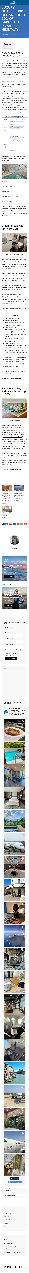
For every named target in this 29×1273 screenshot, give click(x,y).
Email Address (10, 645)
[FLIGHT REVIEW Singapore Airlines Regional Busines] (14, 936)
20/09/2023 (7, 572)
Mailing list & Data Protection (12, 1252)
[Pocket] (25, 524)
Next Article (6, 584)
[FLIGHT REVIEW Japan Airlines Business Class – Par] (14, 1027)
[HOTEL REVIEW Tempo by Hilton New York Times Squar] (14, 775)
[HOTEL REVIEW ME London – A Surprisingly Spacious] (14, 890)
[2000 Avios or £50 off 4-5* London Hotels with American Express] (7, 509)
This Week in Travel (10, 590)
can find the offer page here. (13, 469)
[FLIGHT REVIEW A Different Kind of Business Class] (14, 1142)
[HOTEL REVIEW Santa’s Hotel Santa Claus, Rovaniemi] (14, 1119)
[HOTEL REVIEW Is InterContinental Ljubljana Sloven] (14, 798)
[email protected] (9, 1213)
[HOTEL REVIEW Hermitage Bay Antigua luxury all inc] (14, 821)
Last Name (9, 639)
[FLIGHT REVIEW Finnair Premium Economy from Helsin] (14, 1050)
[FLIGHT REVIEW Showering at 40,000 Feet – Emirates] (14, 1165)
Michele (12, 34)
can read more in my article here (14, 448)
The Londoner (6, 191)
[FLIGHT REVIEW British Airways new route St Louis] (14, 730)
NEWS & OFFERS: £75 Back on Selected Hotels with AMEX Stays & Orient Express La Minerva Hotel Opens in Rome (7, 496)
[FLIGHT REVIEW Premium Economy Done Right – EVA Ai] (14, 844)
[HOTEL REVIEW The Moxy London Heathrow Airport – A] (14, 1005)
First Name (9, 633)
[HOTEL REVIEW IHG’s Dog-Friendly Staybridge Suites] (14, 913)
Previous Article (8, 554)
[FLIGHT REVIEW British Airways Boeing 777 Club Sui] (14, 1096)
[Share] (6, 524)
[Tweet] (3, 524)
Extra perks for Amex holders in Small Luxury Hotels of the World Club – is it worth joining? (19, 495)
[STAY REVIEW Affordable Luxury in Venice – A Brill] (14, 1073)
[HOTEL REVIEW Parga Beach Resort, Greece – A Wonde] (14, 753)
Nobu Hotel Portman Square (10, 196)
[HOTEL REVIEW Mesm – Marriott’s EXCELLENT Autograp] (14, 959)
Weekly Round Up (11, 653)
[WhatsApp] (21, 524)
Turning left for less (14, 1267)
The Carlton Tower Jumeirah (10, 201)
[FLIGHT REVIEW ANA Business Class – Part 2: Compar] (14, 982)
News (6, 560)
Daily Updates (10, 655)
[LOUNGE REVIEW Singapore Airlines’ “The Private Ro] (14, 867)
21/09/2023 (5, 34)
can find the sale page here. (12, 378)
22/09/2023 (7, 601)
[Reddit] (18, 524)
